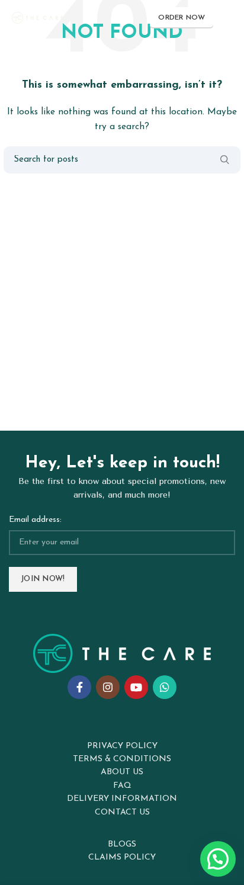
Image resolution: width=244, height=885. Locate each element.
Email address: (35, 519)
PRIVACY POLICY (122, 746)
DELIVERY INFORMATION (122, 798)
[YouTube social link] (136, 687)
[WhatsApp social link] (164, 687)
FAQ (122, 785)
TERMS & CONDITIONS (122, 759)
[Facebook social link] (79, 687)
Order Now (181, 17)
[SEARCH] (224, 160)
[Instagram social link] (108, 687)
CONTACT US (122, 812)
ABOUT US (122, 772)
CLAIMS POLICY (122, 857)
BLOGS (122, 844)
